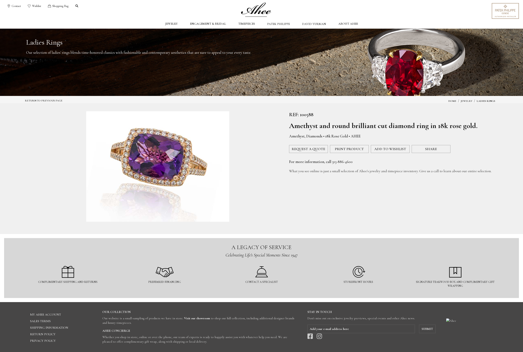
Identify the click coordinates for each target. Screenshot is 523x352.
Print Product (349, 149)
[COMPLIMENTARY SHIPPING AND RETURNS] (68, 263)
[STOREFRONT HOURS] (358, 263)
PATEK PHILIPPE (278, 24)
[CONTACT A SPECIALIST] (261, 263)
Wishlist (36, 6)
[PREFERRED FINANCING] (164, 263)
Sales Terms (40, 321)
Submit (427, 329)
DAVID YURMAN (314, 24)
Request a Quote (308, 149)
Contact (16, 6)
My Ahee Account (45, 315)
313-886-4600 (342, 161)
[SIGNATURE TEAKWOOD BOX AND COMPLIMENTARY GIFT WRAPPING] (455, 263)
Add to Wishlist (390, 149)
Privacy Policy (43, 341)
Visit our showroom (197, 318)
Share (431, 149)
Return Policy (43, 334)
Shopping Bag (60, 6)
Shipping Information (49, 328)
